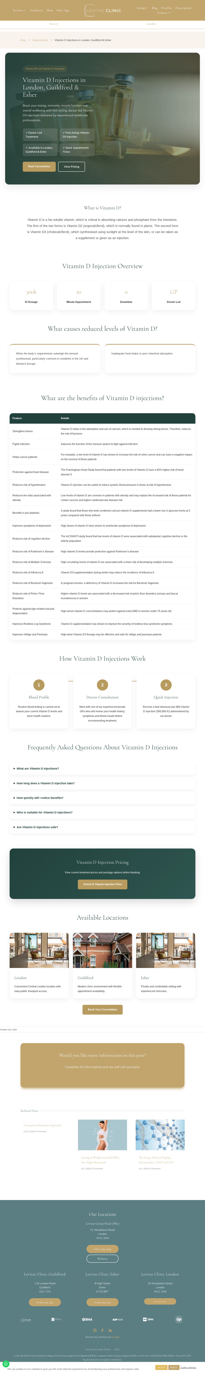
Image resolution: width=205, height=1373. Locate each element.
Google (115, 1337)
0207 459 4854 (160, 1301)
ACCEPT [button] (161, 1367)
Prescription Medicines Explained (42, 1125)
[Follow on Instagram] (95, 1330)
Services (18, 10)
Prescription (183, 8)
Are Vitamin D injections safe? (37, 827)
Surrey (54, 23)
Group (141, 8)
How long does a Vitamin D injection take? (46, 783)
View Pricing (71, 166)
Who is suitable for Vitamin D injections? (45, 812)
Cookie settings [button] (188, 1367)
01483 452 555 (45, 1302)
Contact (162, 13)
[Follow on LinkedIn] (110, 1330)
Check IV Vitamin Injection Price (102, 884)
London (151, 23)
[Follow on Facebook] (102, 1330)
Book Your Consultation (102, 1009)
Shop (50, 10)
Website (103, 1258)
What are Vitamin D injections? (38, 768)
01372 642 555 (102, 1302)
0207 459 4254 (102, 1249)
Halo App (63, 10)
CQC (116, 1349)
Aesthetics (36, 10)
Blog (155, 8)
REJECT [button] (174, 1367)
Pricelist (166, 8)
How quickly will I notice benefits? (40, 797)
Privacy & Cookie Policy (98, 1349)
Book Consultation (39, 166)
